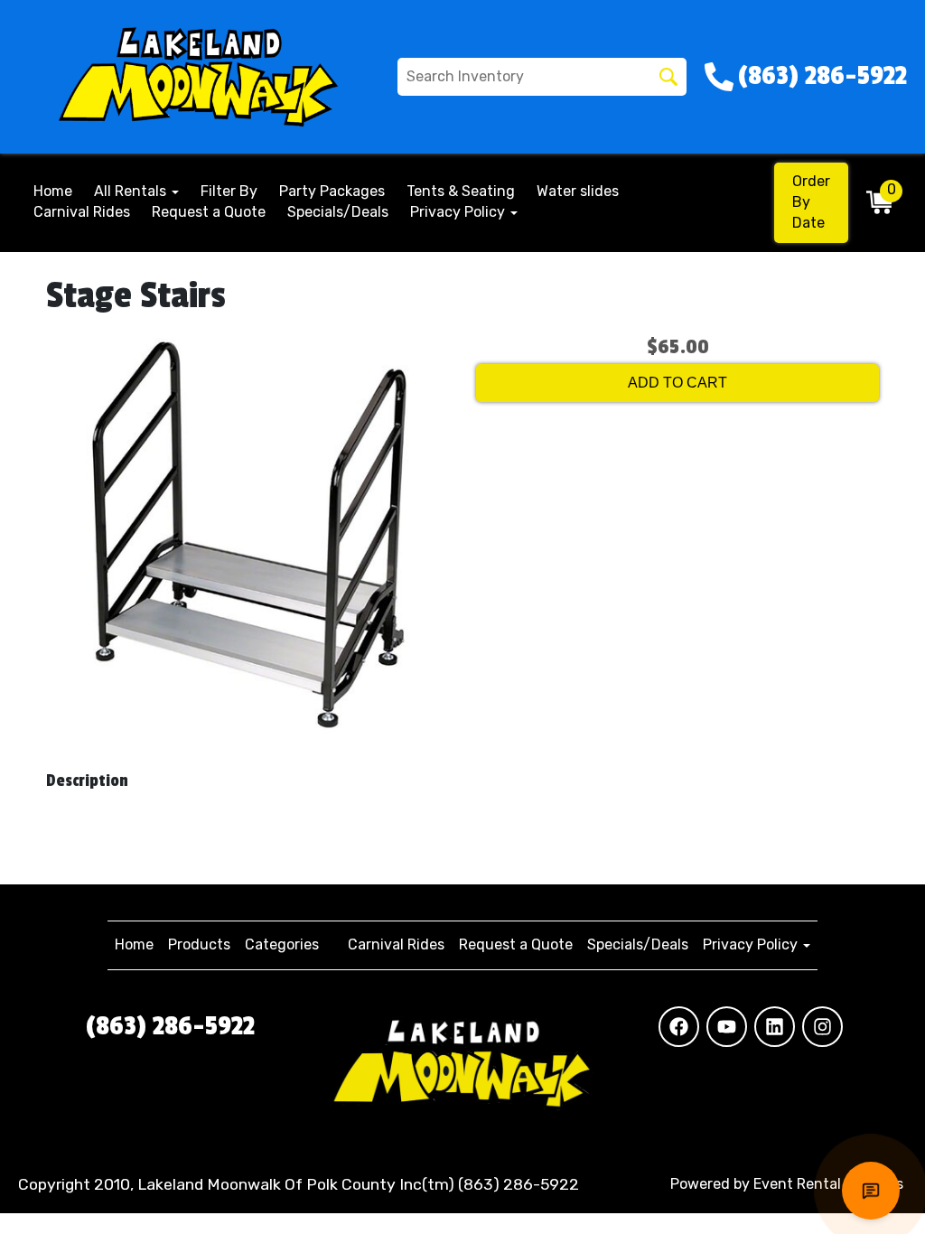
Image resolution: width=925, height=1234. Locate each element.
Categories (282, 944)
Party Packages (332, 191)
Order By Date (811, 202)
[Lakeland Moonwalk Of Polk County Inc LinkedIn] (774, 1026)
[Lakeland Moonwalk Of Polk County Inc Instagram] (822, 1026)
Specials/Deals (337, 211)
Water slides (578, 191)
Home (52, 191)
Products (199, 944)
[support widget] (871, 1191)
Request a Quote (209, 211)
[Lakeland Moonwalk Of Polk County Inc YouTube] (726, 1026)
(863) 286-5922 (170, 1026)
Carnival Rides (81, 211)
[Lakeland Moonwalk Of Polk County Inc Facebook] (679, 1026)
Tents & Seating (460, 191)
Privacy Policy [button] (459, 211)
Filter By (229, 191)
